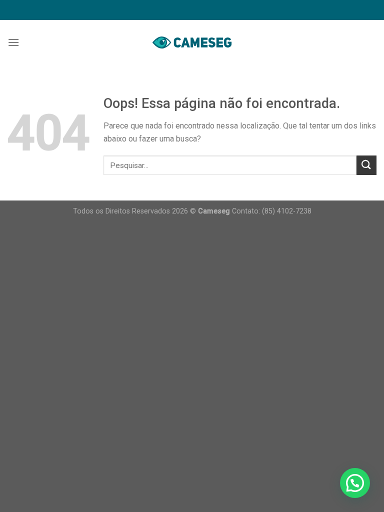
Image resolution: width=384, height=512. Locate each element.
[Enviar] (366, 165)
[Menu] (14, 42)
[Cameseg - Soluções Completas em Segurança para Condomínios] (192, 42)
